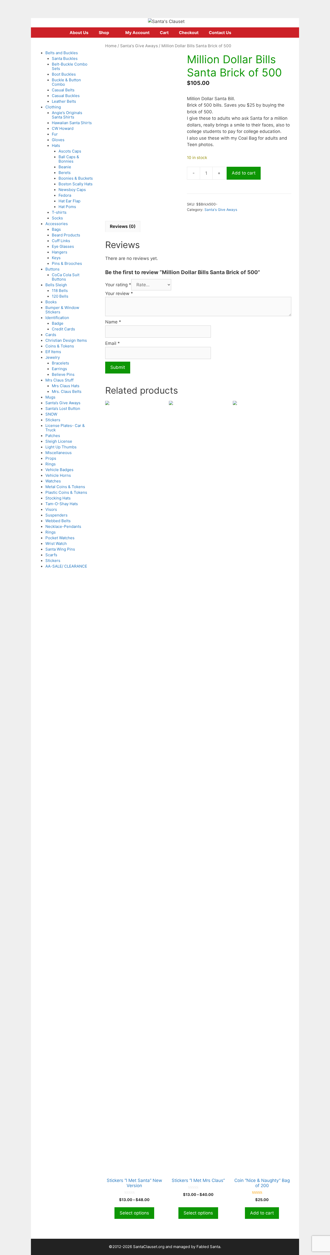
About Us (79, 32)
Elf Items (53, 351)
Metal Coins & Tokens (65, 486)
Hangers (59, 252)
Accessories (56, 223)
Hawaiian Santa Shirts (72, 122)
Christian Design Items (66, 340)
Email (112, 343)
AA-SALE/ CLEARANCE (66, 566)
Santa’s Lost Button (62, 408)
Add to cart (243, 173)
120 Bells (60, 296)
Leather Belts (64, 101)
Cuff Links (61, 240)
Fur (55, 134)
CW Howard (62, 128)
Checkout (189, 32)
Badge (57, 323)
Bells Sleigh (56, 284)
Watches (53, 481)
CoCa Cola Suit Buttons (65, 277)
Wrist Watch (56, 543)
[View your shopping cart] (243, 32)
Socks (57, 218)
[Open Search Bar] (258, 32)
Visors (51, 509)
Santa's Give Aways (139, 45)
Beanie (65, 166)
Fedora (65, 195)
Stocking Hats (58, 498)
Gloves (58, 139)
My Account (137, 32)
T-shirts (59, 212)
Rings (50, 464)
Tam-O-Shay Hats (61, 503)
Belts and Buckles (61, 52)
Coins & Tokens (59, 346)
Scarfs (51, 554)
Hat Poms (67, 206)
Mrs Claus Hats (65, 385)
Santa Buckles (65, 58)
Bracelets (60, 363)
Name (113, 321)
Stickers (52, 419)
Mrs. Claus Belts (66, 391)
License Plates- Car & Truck (65, 427)
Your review (119, 293)
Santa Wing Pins (60, 549)
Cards (50, 334)
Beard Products (66, 235)
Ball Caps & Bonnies (69, 159)
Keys (56, 257)
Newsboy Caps (72, 189)
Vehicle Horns (58, 475)
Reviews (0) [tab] (123, 226)
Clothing (53, 107)
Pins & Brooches (67, 263)
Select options (134, 1213)
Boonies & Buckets (76, 178)
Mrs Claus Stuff (59, 380)
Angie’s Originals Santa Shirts (67, 115)
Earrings (59, 368)
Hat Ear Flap (69, 200)
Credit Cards (63, 329)
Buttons (52, 269)
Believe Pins (63, 374)
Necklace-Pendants (63, 526)
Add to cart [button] (262, 1213)
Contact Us (220, 32)
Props (50, 458)
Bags (56, 229)
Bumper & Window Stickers (62, 309)
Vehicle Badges (59, 469)
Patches (52, 435)
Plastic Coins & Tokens (66, 492)
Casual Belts (63, 90)
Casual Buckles (66, 95)
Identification (57, 317)
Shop (104, 32)
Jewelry (52, 357)
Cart (164, 32)
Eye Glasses (63, 246)
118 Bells (60, 290)
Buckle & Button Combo (66, 82)
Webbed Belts (58, 520)
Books (51, 301)
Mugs (50, 397)
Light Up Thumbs (61, 446)
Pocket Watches (60, 537)
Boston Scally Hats (76, 183)
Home (111, 45)
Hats (56, 145)
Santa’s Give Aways (62, 402)
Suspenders (56, 515)
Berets (65, 172)
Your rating (118, 284)
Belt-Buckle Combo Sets (69, 66)
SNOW (51, 414)
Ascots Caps (70, 151)
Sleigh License (58, 441)
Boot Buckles (64, 74)
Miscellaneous (58, 452)
